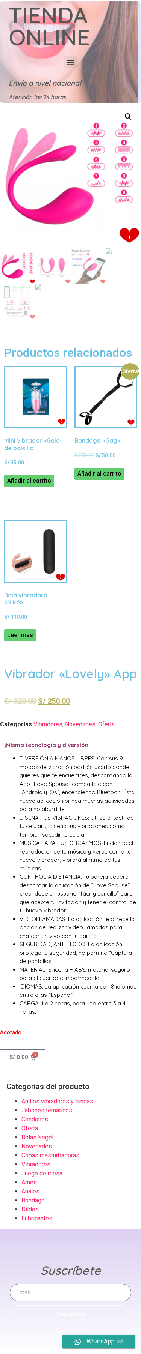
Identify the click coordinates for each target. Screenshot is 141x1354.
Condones (34, 1119)
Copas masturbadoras (50, 1155)
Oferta (106, 724)
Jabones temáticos (46, 1110)
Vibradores (47, 724)
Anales (30, 1191)
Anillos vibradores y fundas (57, 1101)
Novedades (80, 724)
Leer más (20, 635)
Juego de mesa (41, 1173)
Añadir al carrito (29, 480)
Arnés (29, 1182)
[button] (70, 62)
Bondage (33, 1200)
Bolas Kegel (37, 1137)
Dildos (30, 1209)
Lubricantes (36, 1218)
